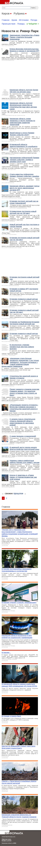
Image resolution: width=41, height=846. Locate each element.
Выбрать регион (6, 840)
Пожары (21, 24)
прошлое (18, 493)
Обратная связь (6, 839)
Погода (34, 20)
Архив (14, 20)
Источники (24, 20)
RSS (15, 843)
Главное (5, 20)
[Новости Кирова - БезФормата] (12, 2)
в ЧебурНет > (33, 24)
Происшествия (8, 24)
